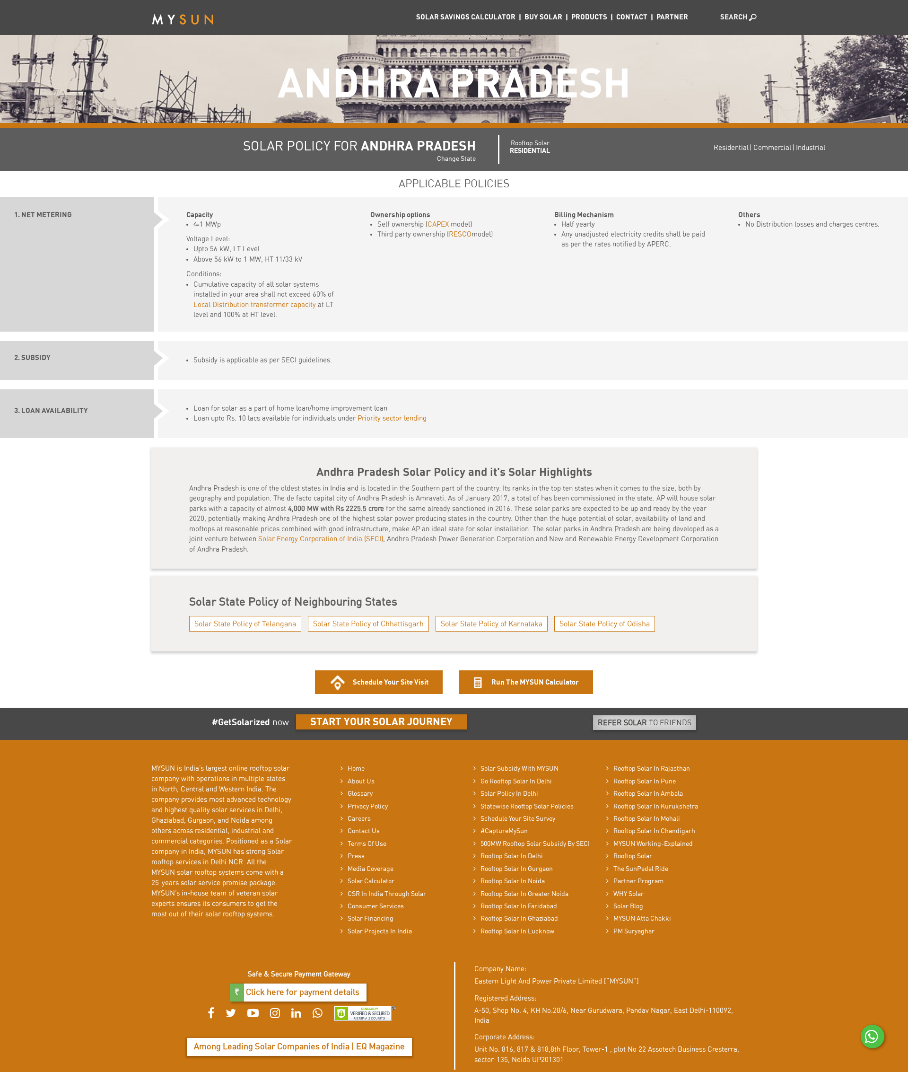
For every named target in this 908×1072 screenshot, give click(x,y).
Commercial (772, 147)
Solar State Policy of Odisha (604, 624)
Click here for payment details (301, 992)
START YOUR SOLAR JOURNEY (381, 722)
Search (734, 17)
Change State (456, 159)
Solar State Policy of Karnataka (491, 624)
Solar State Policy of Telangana (245, 624)
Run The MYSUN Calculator (534, 682)
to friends (644, 723)
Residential (731, 147)
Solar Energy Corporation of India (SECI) (320, 539)
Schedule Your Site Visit (390, 682)
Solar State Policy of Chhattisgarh (368, 624)
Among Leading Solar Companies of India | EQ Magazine (299, 1047)
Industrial (810, 147)
